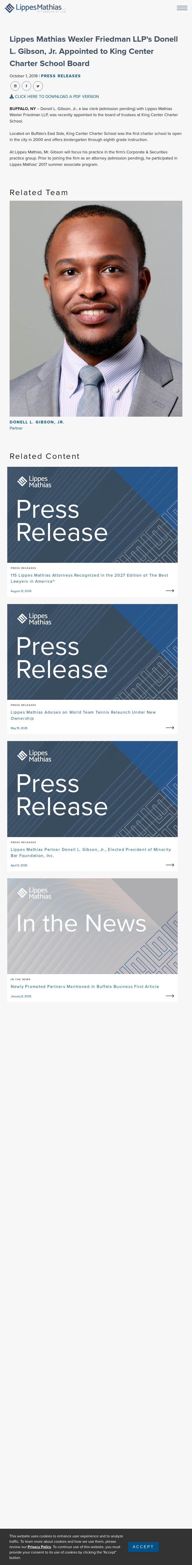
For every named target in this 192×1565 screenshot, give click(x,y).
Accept (143, 1547)
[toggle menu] (182, 8)
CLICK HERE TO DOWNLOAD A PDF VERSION (56, 96)
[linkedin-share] (15, 86)
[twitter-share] (38, 86)
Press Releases (61, 76)
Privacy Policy (39, 1547)
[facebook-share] (26, 86)
